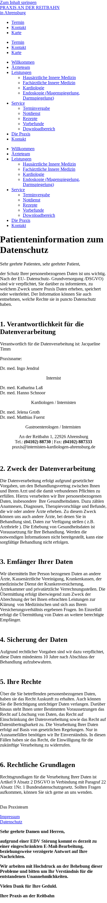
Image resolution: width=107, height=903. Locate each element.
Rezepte (30, 118)
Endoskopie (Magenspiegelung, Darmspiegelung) (51, 95)
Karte (16, 32)
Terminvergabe (36, 108)
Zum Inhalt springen (18, 2)
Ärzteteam (20, 67)
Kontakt (18, 27)
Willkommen (23, 62)
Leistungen (21, 72)
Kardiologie (33, 87)
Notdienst (31, 113)
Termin (17, 22)
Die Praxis (20, 133)
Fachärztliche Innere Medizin (49, 82)
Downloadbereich (39, 128)
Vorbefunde (33, 123)
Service (18, 103)
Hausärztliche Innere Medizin (49, 77)
